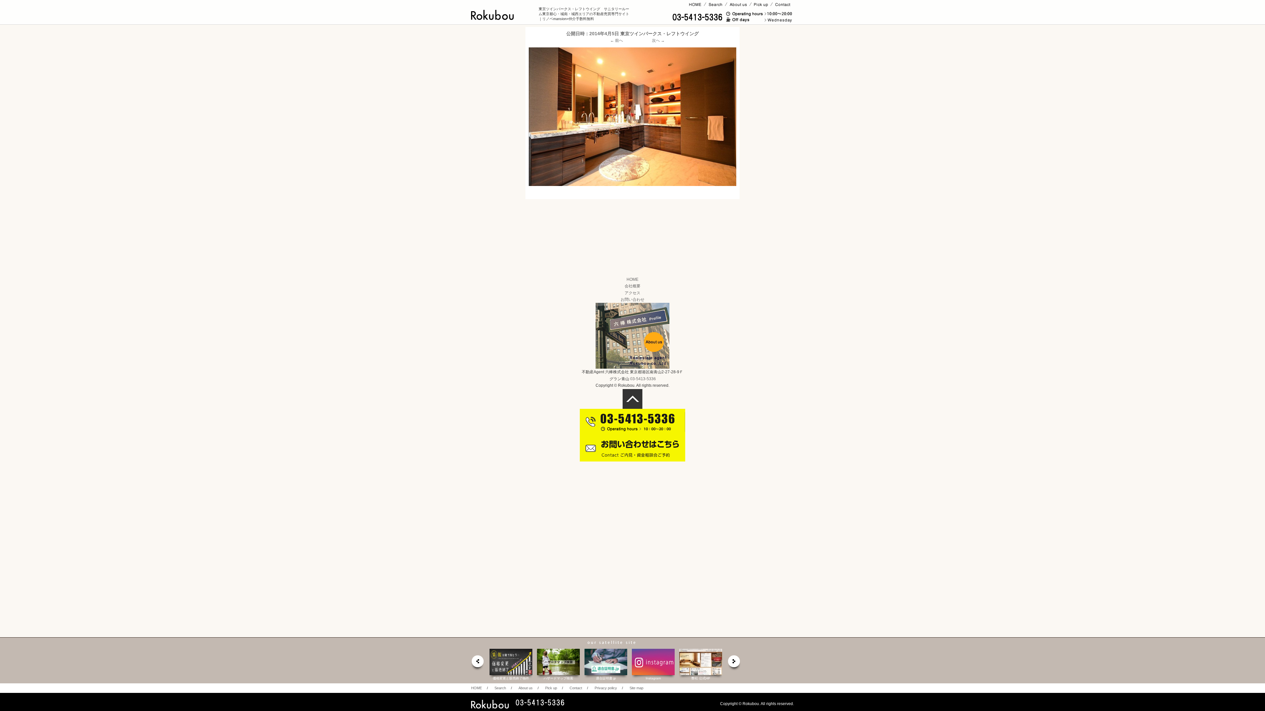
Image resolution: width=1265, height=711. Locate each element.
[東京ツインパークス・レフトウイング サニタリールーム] (632, 116)
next (734, 663)
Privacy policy (606, 688)
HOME (632, 279)
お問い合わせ (632, 299)
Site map (636, 688)
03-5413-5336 (643, 379)
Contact (576, 688)
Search (500, 688)
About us (526, 688)
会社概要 (632, 286)
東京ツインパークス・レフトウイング (659, 33)
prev (477, 663)
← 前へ (616, 40)
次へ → (658, 40)
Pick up (551, 688)
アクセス (632, 293)
